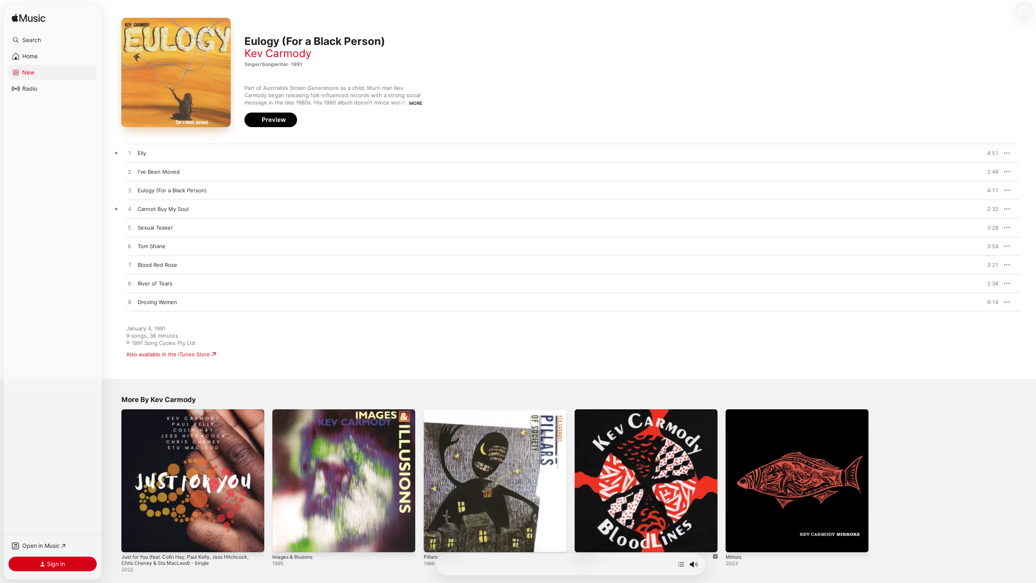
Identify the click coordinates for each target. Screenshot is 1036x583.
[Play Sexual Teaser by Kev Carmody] (129, 228)
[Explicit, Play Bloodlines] (585, 542)
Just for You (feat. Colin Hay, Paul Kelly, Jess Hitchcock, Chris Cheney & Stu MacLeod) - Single (192, 415)
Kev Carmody (277, 53)
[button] (52, 40)
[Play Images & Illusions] (282, 542)
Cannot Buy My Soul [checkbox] (163, 209)
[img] (28, 18)
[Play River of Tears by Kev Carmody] (129, 283)
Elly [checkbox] (142, 153)
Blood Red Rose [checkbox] (157, 265)
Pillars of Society (444, 412)
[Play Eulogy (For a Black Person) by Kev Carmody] (129, 190)
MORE (415, 103)
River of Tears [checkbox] (155, 283)
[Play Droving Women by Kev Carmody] (129, 302)
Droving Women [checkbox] (157, 302)
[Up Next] (681, 564)
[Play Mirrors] (736, 542)
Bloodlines (588, 412)
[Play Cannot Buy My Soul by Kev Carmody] (129, 209)
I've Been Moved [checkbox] (159, 171)
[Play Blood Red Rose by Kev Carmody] (129, 265)
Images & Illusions (294, 412)
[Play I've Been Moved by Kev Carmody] (129, 172)
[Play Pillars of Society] (434, 542)
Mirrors (735, 412)
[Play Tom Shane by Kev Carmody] (129, 246)
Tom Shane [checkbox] (152, 246)
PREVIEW (989, 153)
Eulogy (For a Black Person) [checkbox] (172, 190)
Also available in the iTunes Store (168, 354)
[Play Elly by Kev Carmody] (129, 153)
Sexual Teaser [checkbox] (155, 227)
